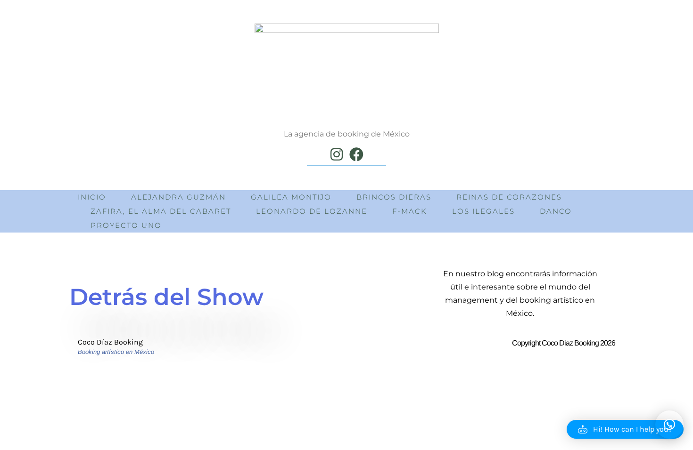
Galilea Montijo (291, 197)
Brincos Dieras (393, 197)
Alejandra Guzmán (178, 197)
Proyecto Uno (126, 225)
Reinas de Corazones (509, 197)
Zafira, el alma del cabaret (161, 211)
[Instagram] (337, 154)
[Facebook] (356, 154)
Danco (556, 211)
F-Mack (409, 211)
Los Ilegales (483, 211)
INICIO (92, 197)
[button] (625, 429)
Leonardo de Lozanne (311, 211)
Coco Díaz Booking (110, 342)
